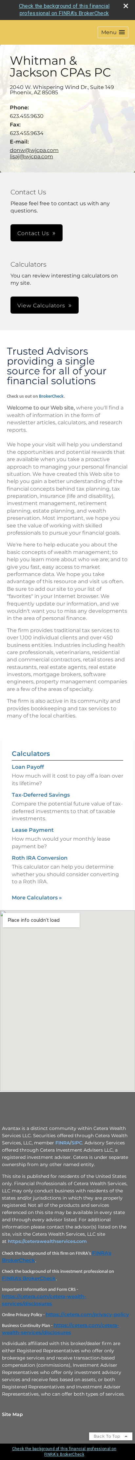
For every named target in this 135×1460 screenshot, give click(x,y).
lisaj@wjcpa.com (31, 156)
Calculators (31, 754)
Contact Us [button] (33, 233)
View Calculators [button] (41, 305)
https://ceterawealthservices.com (47, 1241)
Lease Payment (33, 830)
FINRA (62, 1143)
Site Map (12, 1414)
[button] (113, 32)
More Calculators (37, 898)
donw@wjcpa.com (34, 150)
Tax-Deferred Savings (41, 795)
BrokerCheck (51, 396)
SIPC (76, 1143)
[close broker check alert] (125, 6)
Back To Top (108, 1436)
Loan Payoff (28, 767)
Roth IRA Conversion (40, 858)
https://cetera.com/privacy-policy (87, 1314)
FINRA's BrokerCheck (29, 1278)
